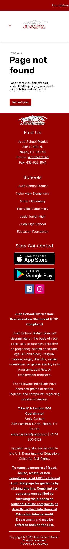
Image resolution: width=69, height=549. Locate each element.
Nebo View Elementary (32, 193)
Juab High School (32, 224)
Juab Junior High (32, 216)
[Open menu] (10, 26)
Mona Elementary (33, 201)
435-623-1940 (38, 157)
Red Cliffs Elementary (32, 209)
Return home (20, 102)
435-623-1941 (36, 162)
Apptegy (42, 543)
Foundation (60, 5)
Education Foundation (32, 232)
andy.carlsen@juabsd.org (29, 434)
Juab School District (33, 186)
